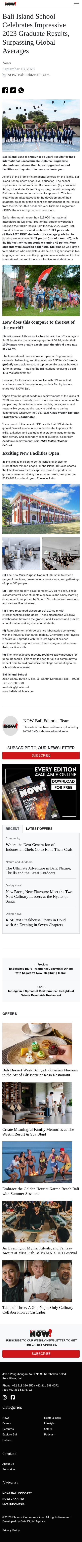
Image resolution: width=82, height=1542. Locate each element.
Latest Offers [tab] (39, 828)
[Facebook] (12, 1397)
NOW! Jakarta (13, 1498)
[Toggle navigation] (76, 3)
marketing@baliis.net (15, 687)
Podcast (49, 1434)
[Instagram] (4, 1397)
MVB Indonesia (13, 1504)
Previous (41, 964)
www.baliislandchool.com (18, 691)
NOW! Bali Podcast (17, 1493)
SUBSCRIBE (41, 1353)
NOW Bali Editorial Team (28, 75)
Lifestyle (49, 1423)
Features (8, 1428)
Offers (48, 1428)
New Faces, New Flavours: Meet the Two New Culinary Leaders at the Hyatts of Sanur (39, 896)
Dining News (13, 885)
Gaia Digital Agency (32, 1521)
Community (13, 838)
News (6, 63)
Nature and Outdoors (19, 862)
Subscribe (8, 1469)
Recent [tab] (12, 828)
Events (6, 1423)
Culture (7, 1440)
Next (41, 986)
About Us (8, 1463)
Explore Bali (9, 1434)
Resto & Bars (52, 1417)
